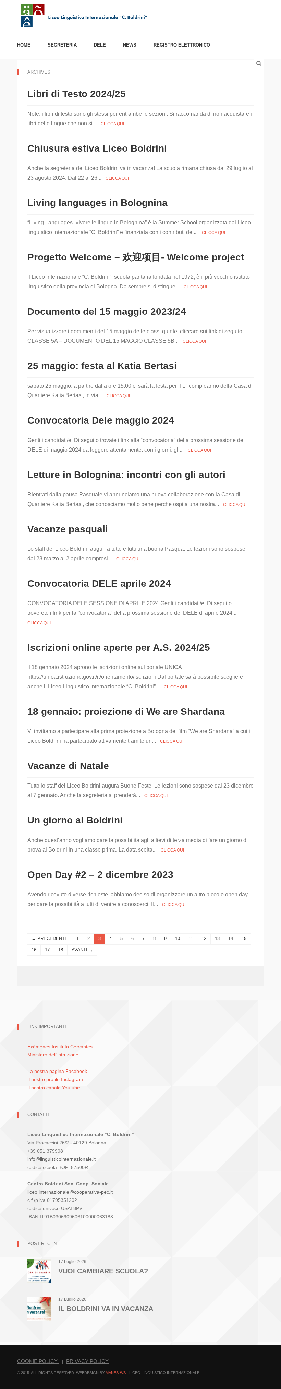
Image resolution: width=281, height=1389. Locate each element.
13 (217, 938)
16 (34, 949)
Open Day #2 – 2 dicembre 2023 (100, 874)
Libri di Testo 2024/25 (76, 94)
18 (60, 949)
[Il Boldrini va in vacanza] (39, 1308)
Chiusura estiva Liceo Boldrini (97, 148)
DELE (100, 45)
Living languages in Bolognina (97, 202)
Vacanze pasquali (67, 529)
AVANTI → (82, 949)
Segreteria (62, 45)
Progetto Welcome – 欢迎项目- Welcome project (135, 257)
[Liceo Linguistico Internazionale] (84, 15)
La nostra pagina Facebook (57, 1071)
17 (47, 949)
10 (177, 938)
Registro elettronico (182, 45)
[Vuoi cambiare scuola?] (39, 1271)
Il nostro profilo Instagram (55, 1079)
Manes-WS (116, 1373)
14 (230, 938)
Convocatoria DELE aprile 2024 (99, 583)
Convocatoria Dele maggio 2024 (100, 420)
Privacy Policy (87, 1361)
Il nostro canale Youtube (53, 1087)
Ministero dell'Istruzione (52, 1054)
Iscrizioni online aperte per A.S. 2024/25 (118, 647)
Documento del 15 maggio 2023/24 (106, 311)
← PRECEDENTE (50, 938)
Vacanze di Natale (68, 766)
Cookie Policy (38, 1361)
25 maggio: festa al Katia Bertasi (102, 366)
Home (23, 45)
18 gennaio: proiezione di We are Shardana (126, 711)
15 (244, 938)
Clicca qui (112, 123)
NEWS (129, 45)
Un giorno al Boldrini (75, 820)
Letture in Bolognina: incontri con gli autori (126, 474)
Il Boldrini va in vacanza (105, 1308)
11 (190, 938)
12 (203, 938)
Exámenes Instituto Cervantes (60, 1046)
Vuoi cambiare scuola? (103, 1271)
